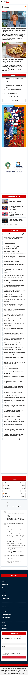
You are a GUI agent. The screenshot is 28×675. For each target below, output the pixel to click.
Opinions (4, 604)
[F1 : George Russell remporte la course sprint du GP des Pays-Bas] (5, 214)
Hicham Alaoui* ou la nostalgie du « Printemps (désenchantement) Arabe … (12, 271)
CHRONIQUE (4, 628)
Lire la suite (21, 673)
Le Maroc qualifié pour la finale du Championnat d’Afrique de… (16, 201)
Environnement (5, 598)
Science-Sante (5, 601)
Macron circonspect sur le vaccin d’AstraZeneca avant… (12, 242)
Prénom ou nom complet (7, 642)
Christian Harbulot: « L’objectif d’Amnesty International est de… (12, 343)
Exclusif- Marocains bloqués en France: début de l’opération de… (14, 362)
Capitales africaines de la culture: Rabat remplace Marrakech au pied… (13, 420)
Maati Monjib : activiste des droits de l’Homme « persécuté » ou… (13, 281)
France (3, 590)
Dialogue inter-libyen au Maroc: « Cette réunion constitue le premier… (14, 290)
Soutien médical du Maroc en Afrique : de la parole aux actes (13, 358)
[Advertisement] (14, 458)
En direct (4, 42)
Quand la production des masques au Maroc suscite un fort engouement (13, 391)
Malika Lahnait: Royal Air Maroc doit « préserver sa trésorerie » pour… (13, 410)
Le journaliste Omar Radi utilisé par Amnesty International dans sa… (13, 348)
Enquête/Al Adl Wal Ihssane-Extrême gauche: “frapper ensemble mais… (13, 295)
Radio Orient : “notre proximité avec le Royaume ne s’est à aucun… (13, 265)
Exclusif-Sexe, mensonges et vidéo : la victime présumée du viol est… (13, 334)
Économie (4, 11)
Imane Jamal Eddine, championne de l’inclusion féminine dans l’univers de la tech (14, 30)
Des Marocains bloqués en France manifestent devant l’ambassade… (13, 382)
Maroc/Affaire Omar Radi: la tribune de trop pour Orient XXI (14, 319)
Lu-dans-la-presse (6, 614)
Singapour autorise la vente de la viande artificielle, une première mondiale (12, 61)
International (5, 584)
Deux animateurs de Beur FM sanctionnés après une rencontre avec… (14, 252)
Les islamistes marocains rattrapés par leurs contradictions (14, 257)
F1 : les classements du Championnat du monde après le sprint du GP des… (16, 221)
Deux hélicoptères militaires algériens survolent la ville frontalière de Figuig (15, 513)
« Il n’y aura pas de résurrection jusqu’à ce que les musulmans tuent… (14, 286)
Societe (4, 592)
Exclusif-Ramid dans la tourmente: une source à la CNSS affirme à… (14, 367)
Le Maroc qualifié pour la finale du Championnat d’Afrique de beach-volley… (14, 80)
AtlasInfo (5, 651)
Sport (3, 587)
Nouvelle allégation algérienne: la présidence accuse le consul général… (14, 396)
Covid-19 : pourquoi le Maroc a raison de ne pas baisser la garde (14, 353)
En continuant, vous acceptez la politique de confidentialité (11, 654)
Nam (8, 512)
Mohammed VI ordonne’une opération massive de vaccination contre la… (13, 276)
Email (3, 646)
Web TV (3, 622)
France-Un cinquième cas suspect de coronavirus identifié (13, 430)
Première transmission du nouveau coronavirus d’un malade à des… (13, 434)
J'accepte (14, 673)
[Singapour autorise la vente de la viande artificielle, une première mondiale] (14, 50)
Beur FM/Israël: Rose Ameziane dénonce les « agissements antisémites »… (14, 238)
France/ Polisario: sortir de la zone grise (14, 234)
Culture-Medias (6, 609)
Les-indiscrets (5, 620)
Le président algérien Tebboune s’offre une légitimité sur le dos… (14, 406)
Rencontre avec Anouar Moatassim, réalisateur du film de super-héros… (13, 305)
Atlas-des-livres (6, 617)
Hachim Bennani (10, 555)
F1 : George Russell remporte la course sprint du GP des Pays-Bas (17, 214)
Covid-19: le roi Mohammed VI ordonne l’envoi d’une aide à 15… (13, 377)
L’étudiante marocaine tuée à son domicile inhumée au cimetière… (12, 415)
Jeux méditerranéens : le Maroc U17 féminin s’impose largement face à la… (14, 85)
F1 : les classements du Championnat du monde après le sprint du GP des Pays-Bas (14, 95)
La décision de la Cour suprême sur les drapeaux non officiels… (14, 401)
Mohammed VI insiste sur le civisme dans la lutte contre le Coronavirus (13, 314)
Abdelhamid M (10, 523)
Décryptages (5, 611)
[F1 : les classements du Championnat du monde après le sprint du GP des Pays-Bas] (5, 221)
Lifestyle (4, 625)
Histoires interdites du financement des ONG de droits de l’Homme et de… (14, 338)
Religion (4, 595)
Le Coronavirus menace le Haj (11, 439)
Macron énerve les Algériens (11, 261)
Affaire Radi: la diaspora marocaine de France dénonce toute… (14, 310)
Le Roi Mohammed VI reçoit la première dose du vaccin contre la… (14, 247)
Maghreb (4, 581)
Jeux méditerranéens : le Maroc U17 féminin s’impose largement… (16, 208)
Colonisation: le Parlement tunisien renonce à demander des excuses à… (13, 386)
